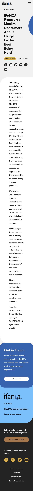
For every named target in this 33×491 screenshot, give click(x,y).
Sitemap (16, 472)
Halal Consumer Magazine (16, 409)
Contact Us (16, 379)
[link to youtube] (26, 460)
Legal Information (12, 414)
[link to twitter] (15, 64)
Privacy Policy (16, 477)
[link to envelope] (20, 64)
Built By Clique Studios (16, 469)
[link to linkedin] (10, 64)
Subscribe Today (16, 439)
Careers (8, 403)
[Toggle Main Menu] (29, 3)
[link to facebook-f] (5, 64)
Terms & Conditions (16, 481)
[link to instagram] (13, 460)
